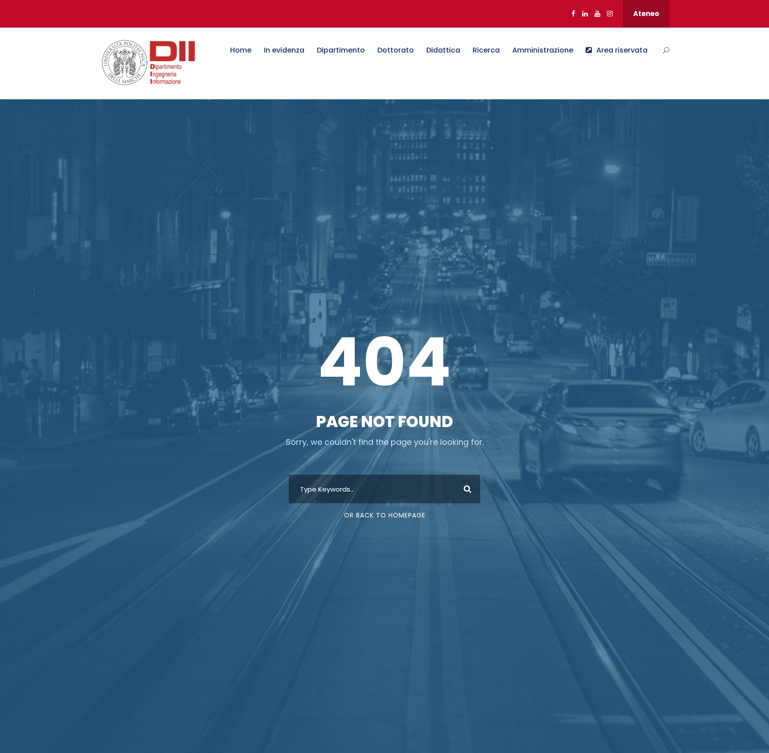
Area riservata (622, 50)
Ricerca (486, 50)
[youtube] (597, 13)
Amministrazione (542, 50)
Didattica (443, 50)
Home (240, 50)
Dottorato (395, 50)
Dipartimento (341, 50)
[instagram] (610, 13)
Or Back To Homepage (384, 515)
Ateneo (646, 13)
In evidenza (284, 50)
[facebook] (573, 13)
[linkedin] (585, 13)
